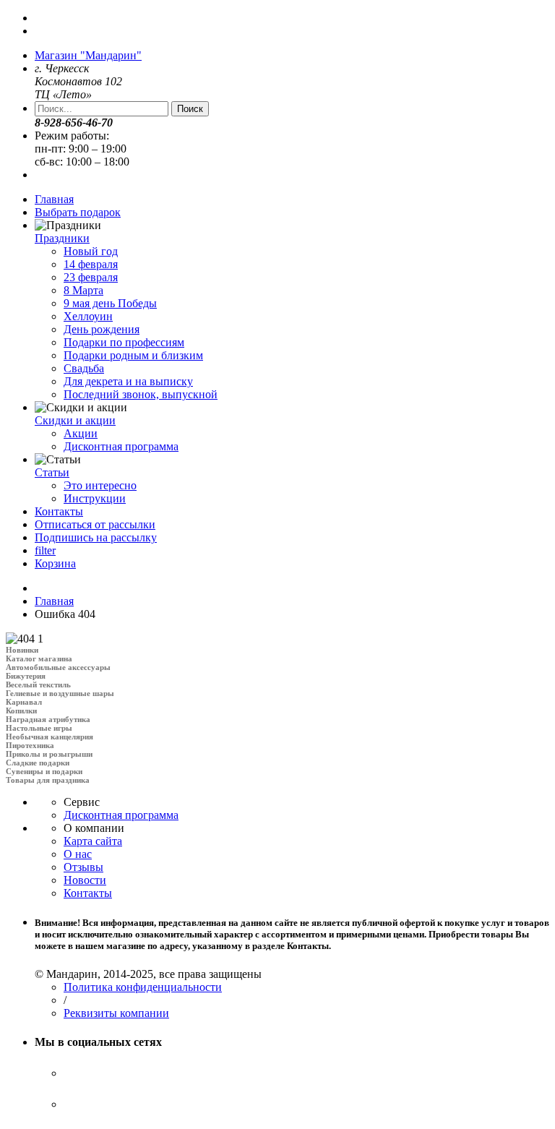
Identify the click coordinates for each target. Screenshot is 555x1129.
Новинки (22, 649)
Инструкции (95, 498)
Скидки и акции (75, 420)
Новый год (91, 251)
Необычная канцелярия (49, 736)
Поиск (190, 108)
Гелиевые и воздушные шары (60, 693)
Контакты (59, 511)
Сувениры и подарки (44, 771)
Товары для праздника (48, 780)
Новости (85, 880)
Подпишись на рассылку (96, 537)
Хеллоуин (88, 316)
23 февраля (91, 277)
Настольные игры (39, 728)
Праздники (62, 238)
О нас (78, 854)
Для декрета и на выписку (128, 381)
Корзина (55, 563)
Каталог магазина (39, 658)
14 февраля (91, 264)
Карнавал (24, 701)
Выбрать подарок (78, 212)
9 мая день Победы (110, 303)
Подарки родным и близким (133, 355)
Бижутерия (26, 675)
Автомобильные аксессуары (58, 667)
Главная (54, 199)
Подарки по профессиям (124, 342)
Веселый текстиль (38, 684)
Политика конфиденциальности (143, 987)
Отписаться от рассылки (95, 524)
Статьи (52, 472)
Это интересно (100, 485)
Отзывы (83, 867)
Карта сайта (93, 841)
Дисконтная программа (121, 446)
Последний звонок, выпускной (141, 394)
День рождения (101, 329)
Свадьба (84, 368)
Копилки (21, 710)
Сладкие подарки (37, 762)
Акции (81, 433)
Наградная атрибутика (48, 719)
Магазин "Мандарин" (88, 55)
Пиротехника (30, 745)
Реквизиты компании (116, 1013)
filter (45, 550)
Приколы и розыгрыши (49, 754)
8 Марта (83, 290)
